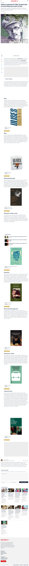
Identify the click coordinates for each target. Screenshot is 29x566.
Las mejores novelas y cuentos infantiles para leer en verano (24, 494)
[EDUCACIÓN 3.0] (14, 0)
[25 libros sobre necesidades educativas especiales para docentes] (6, 237)
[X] (25, 460)
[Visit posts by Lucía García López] (2, 460)
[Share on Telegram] (2, 67)
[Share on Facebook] (2, 58)
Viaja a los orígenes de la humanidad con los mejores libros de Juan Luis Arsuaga (18, 244)
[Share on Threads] (2, 69)
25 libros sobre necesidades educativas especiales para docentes (18, 236)
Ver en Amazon (7, 306)
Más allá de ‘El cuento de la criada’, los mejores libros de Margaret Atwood (18, 240)
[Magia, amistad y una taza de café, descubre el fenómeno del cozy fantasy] (4, 490)
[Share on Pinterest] (2, 61)
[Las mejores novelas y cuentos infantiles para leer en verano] (25, 490)
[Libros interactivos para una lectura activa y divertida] (4, 507)
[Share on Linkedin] (2, 65)
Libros (3, 2)
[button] (1, 0)
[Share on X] (2, 60)
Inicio (1, 2)
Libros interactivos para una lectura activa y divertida (3, 510)
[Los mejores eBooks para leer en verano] (25, 507)
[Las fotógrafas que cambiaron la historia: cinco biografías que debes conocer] (18, 507)
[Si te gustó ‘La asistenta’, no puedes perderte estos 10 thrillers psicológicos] (11, 490)
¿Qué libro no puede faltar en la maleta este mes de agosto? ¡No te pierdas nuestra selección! (18, 495)
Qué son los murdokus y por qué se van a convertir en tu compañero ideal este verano (11, 511)
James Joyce (20, 58)
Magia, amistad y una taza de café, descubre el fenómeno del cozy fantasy (4, 495)
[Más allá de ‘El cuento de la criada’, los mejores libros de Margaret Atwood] (6, 240)
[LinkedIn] (27, 460)
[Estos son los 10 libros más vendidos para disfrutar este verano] (4, 522)
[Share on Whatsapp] (2, 63)
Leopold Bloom (23, 60)
